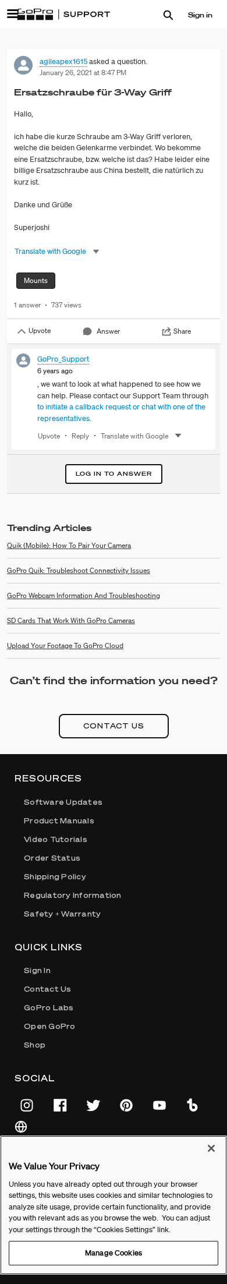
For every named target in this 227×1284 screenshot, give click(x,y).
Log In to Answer (114, 473)
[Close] (211, 1148)
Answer (108, 331)
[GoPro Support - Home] (63, 14)
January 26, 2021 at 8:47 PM (83, 72)
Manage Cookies (113, 1253)
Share (182, 331)
